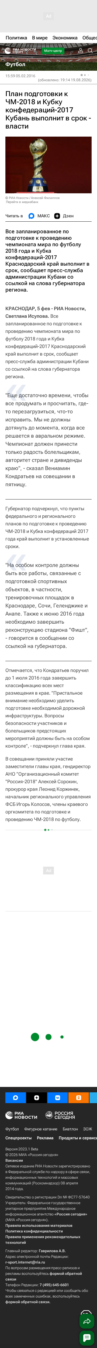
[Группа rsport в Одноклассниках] (78, 1097)
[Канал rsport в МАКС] (15, 1097)
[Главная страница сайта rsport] (32, 50)
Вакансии (14, 1160)
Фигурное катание (40, 1129)
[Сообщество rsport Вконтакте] (57, 1097)
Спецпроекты (18, 1138)
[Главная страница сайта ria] (6, 50)
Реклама (45, 1138)
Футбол (12, 1129)
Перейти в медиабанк (22, 202)
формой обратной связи (27, 1302)
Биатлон (70, 1129)
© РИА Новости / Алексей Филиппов (32, 198)
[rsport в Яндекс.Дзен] (36, 1097)
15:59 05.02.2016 (20, 76)
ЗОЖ (87, 1129)
